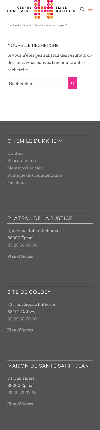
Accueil (27, 25)
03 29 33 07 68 (22, 393)
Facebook (17, 182)
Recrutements (21, 160)
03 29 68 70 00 (22, 245)
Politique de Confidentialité (34, 175)
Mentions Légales (25, 168)
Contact (15, 153)
